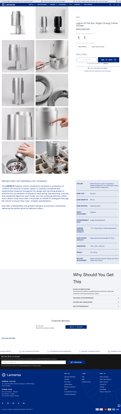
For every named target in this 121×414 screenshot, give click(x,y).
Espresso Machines (69, 377)
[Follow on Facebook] (3, 403)
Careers (102, 387)
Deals (65, 389)
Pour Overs (67, 382)
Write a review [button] (76, 327)
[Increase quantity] (90, 59)
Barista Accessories (69, 387)
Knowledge (103, 389)
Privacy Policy (37, 365)
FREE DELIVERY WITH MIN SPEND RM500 (33, 1)
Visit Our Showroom (105, 392)
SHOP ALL (31, 4)
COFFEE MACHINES (42, 4)
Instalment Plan (86, 382)
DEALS (70, 4)
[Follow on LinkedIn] (24, 403)
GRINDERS (52, 4)
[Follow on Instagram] (8, 403)
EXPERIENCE (77, 4)
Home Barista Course (70, 392)
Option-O (78, 20)
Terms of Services (25, 365)
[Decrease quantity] (84, 59)
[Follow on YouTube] (13, 403)
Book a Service (104, 382)
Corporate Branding (70, 394)
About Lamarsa (104, 377)
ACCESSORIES (62, 4)
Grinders (66, 379)
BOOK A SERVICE (88, 4)
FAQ (83, 377)
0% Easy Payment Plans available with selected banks (71, 1)
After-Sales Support (105, 379)
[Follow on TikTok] (18, 403)
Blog (83, 379)
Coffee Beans (68, 384)
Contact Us (103, 384)
